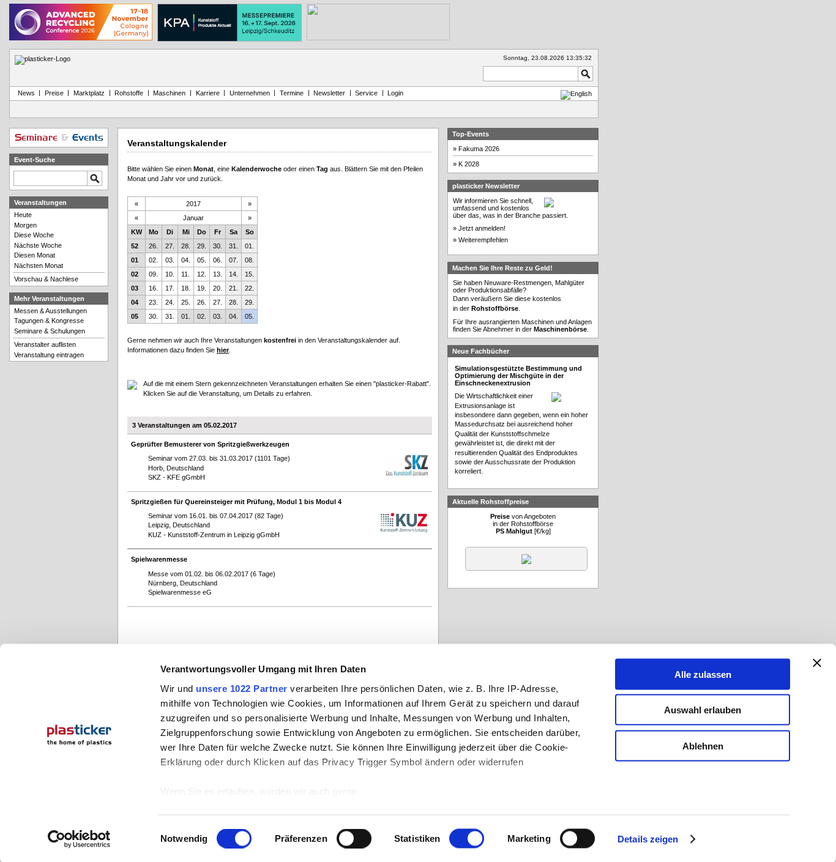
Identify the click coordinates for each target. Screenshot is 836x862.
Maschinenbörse (560, 329)
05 (134, 316)
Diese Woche (34, 235)
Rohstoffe (128, 93)
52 (134, 246)
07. (233, 260)
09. (153, 274)
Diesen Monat (34, 255)
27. (169, 246)
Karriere (208, 93)
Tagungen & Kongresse (49, 320)
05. (201, 260)
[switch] (354, 839)
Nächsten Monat (38, 265)
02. (153, 260)
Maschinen (169, 93)
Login (395, 93)
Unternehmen (250, 93)
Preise (54, 93)
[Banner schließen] (817, 662)
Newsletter (329, 93)
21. (233, 288)
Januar (193, 217)
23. (153, 302)
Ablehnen (702, 745)
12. (201, 274)
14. (233, 274)
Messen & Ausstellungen (50, 310)
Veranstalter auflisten (45, 344)
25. (185, 302)
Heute (23, 214)
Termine (292, 93)
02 (134, 274)
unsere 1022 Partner (242, 688)
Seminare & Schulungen (49, 331)
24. (169, 302)
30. (217, 246)
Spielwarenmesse (159, 559)
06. (217, 260)
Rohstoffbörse (494, 308)
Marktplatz (89, 93)
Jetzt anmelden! (482, 228)
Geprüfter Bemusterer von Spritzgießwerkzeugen (210, 444)
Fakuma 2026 (478, 148)
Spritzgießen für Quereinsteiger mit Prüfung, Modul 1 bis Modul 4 (236, 501)
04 (134, 302)
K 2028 (468, 164)
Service (366, 93)
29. (201, 246)
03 (134, 288)
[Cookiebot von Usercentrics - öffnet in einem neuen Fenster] (79, 839)
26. (153, 246)
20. (217, 288)
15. (249, 274)
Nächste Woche (38, 245)
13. (217, 274)
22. (249, 288)
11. (185, 274)
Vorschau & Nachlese (46, 279)
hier (223, 350)
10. (169, 274)
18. (185, 288)
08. (249, 260)
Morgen (25, 225)
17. (169, 288)
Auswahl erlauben (702, 710)
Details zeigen (648, 839)
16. (153, 288)
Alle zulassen (702, 674)
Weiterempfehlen (483, 239)
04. (185, 260)
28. (185, 246)
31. (233, 246)
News (24, 93)
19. (201, 288)
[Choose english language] (576, 93)
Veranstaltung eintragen (49, 355)
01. (249, 246)
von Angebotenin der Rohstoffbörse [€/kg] (523, 524)
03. (169, 260)
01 (134, 260)
